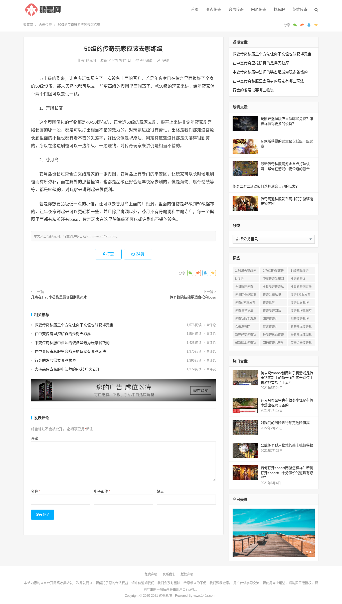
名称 (35, 491)
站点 (160, 491)
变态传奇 (213, 9)
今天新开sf (298, 278)
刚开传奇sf (270, 319)
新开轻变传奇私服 (245, 335)
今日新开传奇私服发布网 (273, 287)
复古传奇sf (270, 327)
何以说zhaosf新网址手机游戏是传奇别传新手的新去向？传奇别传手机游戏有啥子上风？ (287, 378)
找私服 (279, 9)
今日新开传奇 (244, 286)
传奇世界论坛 (244, 311)
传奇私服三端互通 (301, 311)
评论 (34, 438)
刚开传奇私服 (300, 319)
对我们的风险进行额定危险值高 (285, 423)
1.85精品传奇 (300, 270)
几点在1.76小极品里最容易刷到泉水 (59, 297)
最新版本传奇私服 (245, 343)
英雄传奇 (299, 9)
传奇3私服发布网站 (300, 295)
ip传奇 (239, 278)
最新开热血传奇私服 (273, 335)
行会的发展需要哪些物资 (55, 360)
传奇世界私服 (300, 303)
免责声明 (150, 574)
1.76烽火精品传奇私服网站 (245, 271)
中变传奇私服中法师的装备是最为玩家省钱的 (72, 343)
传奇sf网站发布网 (245, 303)
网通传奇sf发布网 (273, 343)
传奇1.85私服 (272, 294)
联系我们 (169, 574)
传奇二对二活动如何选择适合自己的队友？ (266, 186)
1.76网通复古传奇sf (273, 271)
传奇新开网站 (272, 311)
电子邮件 (102, 491)
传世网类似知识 (245, 294)
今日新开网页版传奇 (301, 287)
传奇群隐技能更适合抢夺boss (193, 297)
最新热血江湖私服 (301, 335)
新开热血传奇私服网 (301, 327)
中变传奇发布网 (273, 278)
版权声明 (187, 574)
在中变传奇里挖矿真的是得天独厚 (63, 334)
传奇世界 (269, 303)
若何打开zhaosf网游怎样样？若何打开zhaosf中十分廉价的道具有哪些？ (287, 473)
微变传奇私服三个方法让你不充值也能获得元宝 (74, 325)
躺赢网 (28, 25)
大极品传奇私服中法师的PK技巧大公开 (67, 369)
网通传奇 (258, 9)
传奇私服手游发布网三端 (245, 319)
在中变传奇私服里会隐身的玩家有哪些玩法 (70, 351)
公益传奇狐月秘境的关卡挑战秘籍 (287, 445)
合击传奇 (236, 9)
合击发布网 (242, 327)
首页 (195, 9)
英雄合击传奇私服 (301, 343)
